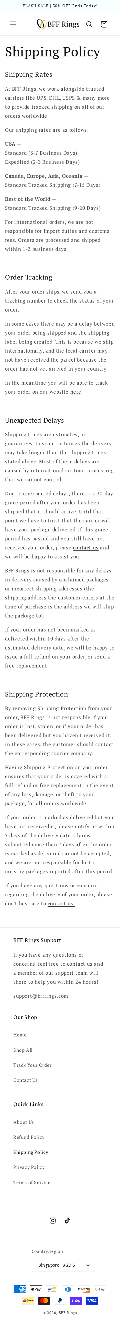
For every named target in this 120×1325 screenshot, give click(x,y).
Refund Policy (29, 1137)
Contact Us (25, 1080)
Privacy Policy (29, 1167)
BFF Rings (68, 1312)
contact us (86, 547)
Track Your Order (32, 1065)
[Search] (89, 24)
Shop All (23, 1050)
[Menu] (13, 24)
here (75, 391)
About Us (23, 1122)
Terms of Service (32, 1182)
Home (19, 1034)
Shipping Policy (30, 1152)
